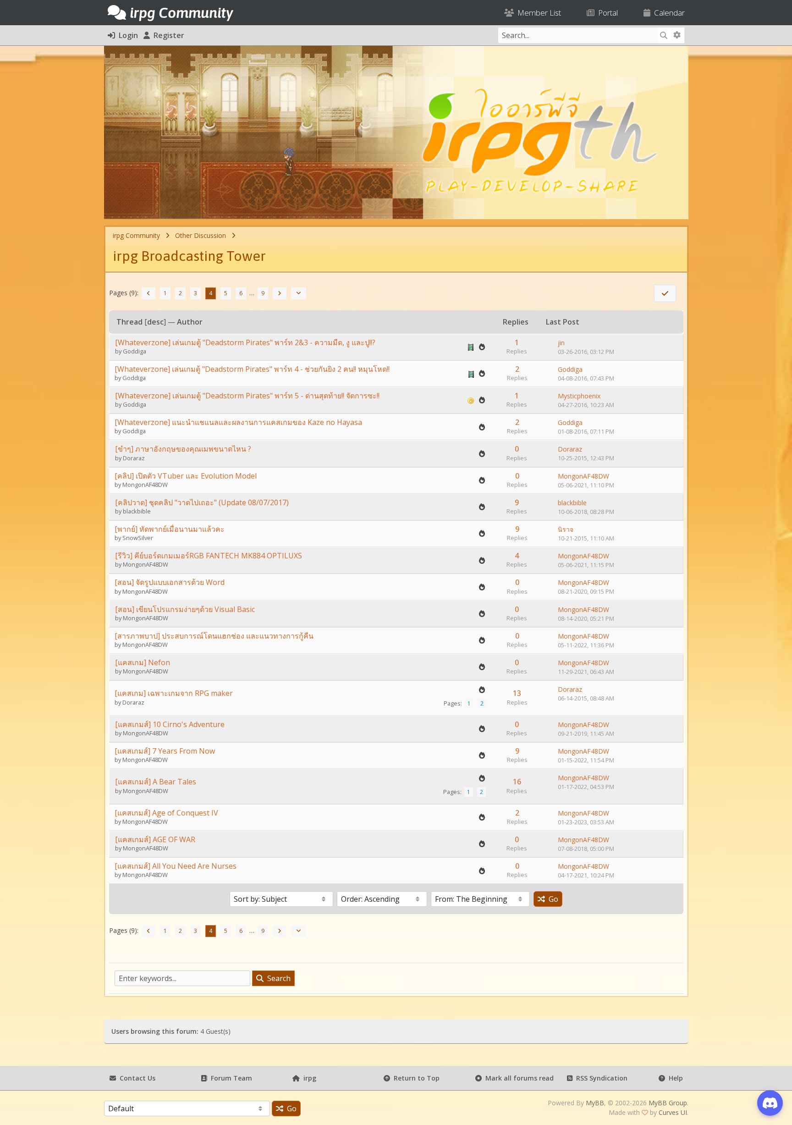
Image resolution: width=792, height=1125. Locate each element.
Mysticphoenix (579, 396)
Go (551, 899)
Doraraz (134, 458)
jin (561, 342)
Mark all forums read (518, 1078)
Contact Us (135, 1078)
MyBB (595, 1102)
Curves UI (673, 1112)
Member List (537, 12)
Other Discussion (200, 235)
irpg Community (136, 235)
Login (126, 35)
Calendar (667, 12)
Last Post (562, 322)
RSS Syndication (599, 1078)
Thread (129, 322)
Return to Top (415, 1078)
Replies (515, 322)
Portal (606, 12)
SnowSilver (137, 538)
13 (517, 693)
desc (155, 322)
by (119, 351)
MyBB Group (668, 1102)
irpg (308, 1078)
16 (517, 782)
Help (674, 1078)
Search (277, 978)
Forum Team (229, 1078)
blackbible (137, 511)
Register (167, 35)
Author (190, 322)
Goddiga (134, 351)
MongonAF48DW (145, 484)
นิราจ (565, 529)
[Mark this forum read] (665, 293)
